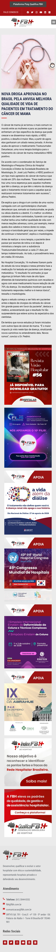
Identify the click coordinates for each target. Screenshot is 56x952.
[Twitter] (32, 12)
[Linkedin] (45, 12)
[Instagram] (36, 12)
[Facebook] (28, 12)
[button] (53, 22)
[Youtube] (41, 12)
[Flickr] (49, 12)
